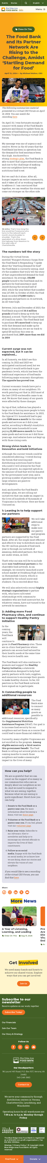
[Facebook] (4, 892)
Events (5, 3)
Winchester (23, 1105)
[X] (21, 892)
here (14, 116)
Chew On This (25, 29)
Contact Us (23, 1084)
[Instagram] (10, 892)
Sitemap (8, 1145)
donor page (28, 814)
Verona (36, 1099)
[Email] (27, 892)
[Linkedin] (16, 892)
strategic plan (16, 158)
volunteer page (23, 825)
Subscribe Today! (13, 1012)
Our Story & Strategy (12, 1034)
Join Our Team (9, 1028)
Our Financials (9, 1022)
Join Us (23, 983)
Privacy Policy (19, 1145)
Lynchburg (30, 1102)
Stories (14, 3)
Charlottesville (14, 1102)
